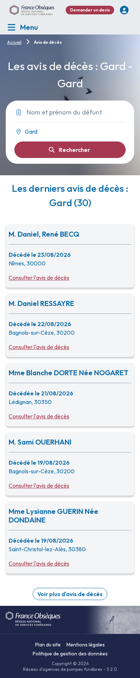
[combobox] (67, 132)
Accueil (14, 42)
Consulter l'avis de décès (39, 277)
